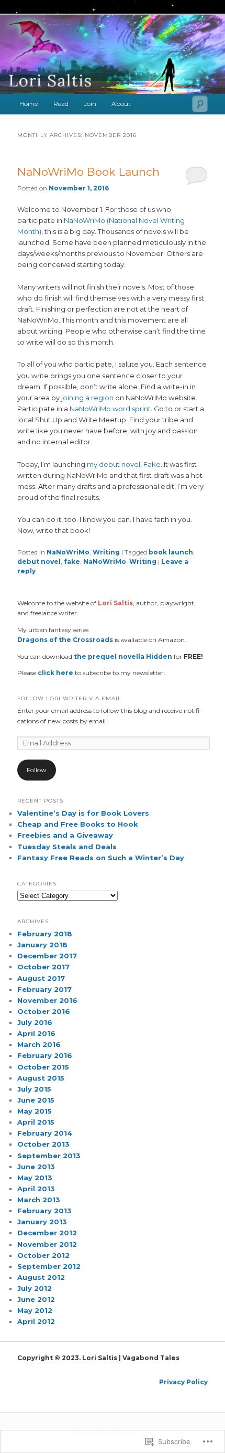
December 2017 (47, 956)
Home (28, 104)
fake (72, 561)
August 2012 (41, 1277)
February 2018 (44, 934)
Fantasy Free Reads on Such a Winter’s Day (100, 857)
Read (61, 104)
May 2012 (34, 1310)
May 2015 (34, 1111)
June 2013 (36, 1166)
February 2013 (44, 1210)
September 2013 (49, 1155)
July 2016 (34, 1022)
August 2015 (40, 1078)
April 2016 (36, 1033)
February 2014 (44, 1133)
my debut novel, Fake (124, 464)
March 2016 (39, 1044)
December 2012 (47, 1232)
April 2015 (35, 1122)
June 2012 (36, 1299)
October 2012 (43, 1255)
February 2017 (44, 989)
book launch (171, 552)
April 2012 (36, 1321)
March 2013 (38, 1199)
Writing (106, 552)
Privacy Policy (183, 1382)
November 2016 (47, 1000)
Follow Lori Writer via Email (69, 698)
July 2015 (34, 1089)
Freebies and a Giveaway (65, 835)
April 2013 (36, 1188)
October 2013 (43, 1144)
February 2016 (44, 1055)
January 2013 (42, 1221)
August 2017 (41, 978)
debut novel (39, 561)
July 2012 (34, 1288)
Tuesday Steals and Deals (67, 846)
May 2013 (34, 1177)
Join (90, 104)
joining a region (87, 397)
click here (54, 673)
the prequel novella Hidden (123, 656)
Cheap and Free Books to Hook (77, 824)
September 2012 (49, 1266)
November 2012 (47, 1244)
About (121, 104)
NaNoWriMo (68, 552)
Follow (37, 770)
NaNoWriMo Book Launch (88, 171)
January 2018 (42, 945)
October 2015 (43, 1067)
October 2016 (43, 1011)
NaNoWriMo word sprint (110, 408)
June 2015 (35, 1100)
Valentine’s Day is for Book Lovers (83, 813)
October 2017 (43, 967)
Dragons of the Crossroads (66, 640)
